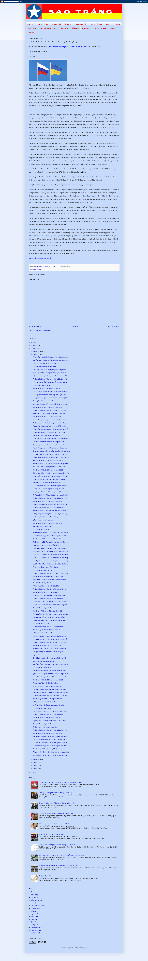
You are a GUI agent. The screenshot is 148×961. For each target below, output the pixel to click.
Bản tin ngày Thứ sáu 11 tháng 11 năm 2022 (48, 680)
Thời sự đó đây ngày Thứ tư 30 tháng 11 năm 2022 (50, 379)
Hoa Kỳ (117, 24)
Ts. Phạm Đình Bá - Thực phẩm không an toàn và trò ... (51, 517)
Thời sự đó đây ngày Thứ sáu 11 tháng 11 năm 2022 (50, 677)
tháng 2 (36, 765)
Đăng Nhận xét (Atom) (42, 330)
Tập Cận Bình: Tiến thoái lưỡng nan (44, 363)
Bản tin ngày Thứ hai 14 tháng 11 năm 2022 (47, 645)
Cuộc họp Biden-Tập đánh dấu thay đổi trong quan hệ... (51, 561)
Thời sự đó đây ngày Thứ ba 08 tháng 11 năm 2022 (50, 730)
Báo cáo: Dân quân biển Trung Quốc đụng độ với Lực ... (51, 404)
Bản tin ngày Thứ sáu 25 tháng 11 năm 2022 (48, 470)
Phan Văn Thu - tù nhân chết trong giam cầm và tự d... (51, 479)
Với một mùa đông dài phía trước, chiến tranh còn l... (50, 580)
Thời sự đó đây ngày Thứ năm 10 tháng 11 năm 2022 (51, 696)
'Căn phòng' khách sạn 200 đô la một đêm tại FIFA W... (51, 473)
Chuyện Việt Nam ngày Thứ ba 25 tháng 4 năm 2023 (56, 803)
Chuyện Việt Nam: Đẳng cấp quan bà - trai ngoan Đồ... (50, 620)
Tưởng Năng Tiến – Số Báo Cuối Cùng (45, 683)
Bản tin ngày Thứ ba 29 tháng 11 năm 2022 (47, 407)
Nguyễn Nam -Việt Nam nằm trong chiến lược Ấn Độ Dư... (52, 692)
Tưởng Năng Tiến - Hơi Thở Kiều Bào (45, 702)
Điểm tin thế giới (80, 24)
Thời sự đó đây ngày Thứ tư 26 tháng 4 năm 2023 (56, 813)
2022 (33, 348)
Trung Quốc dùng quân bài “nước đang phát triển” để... (50, 476)
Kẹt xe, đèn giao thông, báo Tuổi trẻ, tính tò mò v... (50, 420)
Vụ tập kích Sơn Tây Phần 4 (42, 724)
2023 (33, 345)
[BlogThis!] (64, 266)
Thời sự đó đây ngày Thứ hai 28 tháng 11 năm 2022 (50, 410)
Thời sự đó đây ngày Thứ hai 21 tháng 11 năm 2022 (50, 536)
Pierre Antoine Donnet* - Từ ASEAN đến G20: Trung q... (51, 533)
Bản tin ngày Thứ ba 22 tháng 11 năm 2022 (47, 523)
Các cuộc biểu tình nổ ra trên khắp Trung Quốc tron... (50, 395)
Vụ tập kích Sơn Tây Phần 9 (42, 583)
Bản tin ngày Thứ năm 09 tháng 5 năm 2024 (54, 824)
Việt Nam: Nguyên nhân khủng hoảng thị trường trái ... (51, 454)
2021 (33, 772)
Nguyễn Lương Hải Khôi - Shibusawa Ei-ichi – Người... (50, 721)
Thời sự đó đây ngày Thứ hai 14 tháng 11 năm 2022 (50, 642)
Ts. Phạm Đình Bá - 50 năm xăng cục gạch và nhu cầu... (51, 639)
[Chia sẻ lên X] (66, 266)
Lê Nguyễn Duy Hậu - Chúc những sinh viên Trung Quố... (51, 398)
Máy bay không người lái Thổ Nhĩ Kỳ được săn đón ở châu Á (58, 865)
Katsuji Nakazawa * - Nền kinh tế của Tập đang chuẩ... (50, 601)
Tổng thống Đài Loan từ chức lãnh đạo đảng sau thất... (51, 429)
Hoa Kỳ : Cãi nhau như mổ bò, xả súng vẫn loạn (48, 442)
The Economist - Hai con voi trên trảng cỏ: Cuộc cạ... (50, 486)
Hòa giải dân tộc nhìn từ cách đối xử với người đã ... (50, 652)
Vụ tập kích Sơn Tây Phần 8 (42, 608)
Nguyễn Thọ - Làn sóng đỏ (41, 655)
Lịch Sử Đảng (63, 28)
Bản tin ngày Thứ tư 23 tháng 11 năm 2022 (47, 501)
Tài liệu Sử (68, 24)
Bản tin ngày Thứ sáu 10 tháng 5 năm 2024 (53, 834)
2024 (33, 342)
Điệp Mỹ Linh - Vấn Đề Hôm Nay (43, 520)
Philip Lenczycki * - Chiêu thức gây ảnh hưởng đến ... (50, 423)
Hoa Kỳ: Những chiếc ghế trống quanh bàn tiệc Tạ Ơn (50, 460)
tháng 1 (36, 768)
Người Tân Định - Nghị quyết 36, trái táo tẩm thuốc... (50, 736)
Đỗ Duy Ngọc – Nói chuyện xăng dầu (45, 727)
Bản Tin (30, 24)
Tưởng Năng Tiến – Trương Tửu (43, 633)
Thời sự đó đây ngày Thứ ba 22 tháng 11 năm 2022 (50, 507)
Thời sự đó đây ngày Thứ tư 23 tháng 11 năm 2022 (50, 498)
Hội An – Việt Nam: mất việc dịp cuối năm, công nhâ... (50, 605)
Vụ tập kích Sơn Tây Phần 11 (42, 529)
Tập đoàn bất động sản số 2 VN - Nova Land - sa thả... (51, 711)
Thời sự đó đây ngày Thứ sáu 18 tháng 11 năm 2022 (50, 573)
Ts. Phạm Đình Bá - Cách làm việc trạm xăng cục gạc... (50, 614)
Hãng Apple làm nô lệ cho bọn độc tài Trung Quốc (49, 370)
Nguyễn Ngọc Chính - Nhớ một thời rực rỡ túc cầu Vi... (50, 482)
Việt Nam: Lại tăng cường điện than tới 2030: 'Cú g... (50, 467)
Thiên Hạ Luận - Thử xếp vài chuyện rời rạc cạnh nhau (50, 439)
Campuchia (86, 28)
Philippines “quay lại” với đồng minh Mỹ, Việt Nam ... (50, 432)
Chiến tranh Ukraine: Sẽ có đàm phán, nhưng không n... (51, 548)
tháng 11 (36, 354)
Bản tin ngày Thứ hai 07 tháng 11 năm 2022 (47, 749)
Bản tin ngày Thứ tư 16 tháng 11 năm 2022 (47, 611)
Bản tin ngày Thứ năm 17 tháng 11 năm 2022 (48, 592)
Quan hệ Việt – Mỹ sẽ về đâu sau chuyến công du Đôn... (51, 674)
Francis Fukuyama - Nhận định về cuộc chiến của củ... (50, 448)
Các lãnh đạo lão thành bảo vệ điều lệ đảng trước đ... (50, 743)
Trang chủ (74, 326)
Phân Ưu (30, 32)
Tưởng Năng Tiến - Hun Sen (42, 385)
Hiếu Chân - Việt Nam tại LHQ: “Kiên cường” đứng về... (50, 595)
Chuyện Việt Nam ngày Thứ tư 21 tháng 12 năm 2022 (57, 845)
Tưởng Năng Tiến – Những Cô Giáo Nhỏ (46, 586)
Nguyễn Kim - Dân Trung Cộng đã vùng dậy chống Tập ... (51, 360)
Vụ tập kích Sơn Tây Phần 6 (42, 667)
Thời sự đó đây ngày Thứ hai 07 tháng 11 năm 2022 (50, 746)
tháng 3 (36, 762)
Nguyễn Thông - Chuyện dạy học (43, 526)
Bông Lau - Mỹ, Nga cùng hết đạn (44, 661)
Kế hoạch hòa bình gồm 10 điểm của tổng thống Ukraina (51, 451)
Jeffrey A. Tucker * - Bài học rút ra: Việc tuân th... (49, 686)
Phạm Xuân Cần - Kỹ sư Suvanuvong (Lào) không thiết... (51, 551)
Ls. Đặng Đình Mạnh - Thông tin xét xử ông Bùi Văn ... (50, 564)
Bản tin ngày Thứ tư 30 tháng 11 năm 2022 (47, 388)
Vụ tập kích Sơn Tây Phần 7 (42, 623)
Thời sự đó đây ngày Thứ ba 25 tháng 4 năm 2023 (56, 793)
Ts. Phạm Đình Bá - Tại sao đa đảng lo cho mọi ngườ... (51, 495)
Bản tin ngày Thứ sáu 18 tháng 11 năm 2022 (48, 576)
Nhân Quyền (31, 28)
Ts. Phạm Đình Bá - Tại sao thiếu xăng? (46, 545)
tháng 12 (36, 351)
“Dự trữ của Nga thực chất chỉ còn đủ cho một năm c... (51, 755)
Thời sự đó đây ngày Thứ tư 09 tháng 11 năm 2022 (50, 714)
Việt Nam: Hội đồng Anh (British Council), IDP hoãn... (50, 689)
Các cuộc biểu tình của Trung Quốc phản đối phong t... (50, 391)
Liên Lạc (113, 28)
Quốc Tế (108, 24)
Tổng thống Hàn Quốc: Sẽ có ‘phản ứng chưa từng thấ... (51, 357)
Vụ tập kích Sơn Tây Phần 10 (42, 570)
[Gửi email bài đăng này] (62, 266)
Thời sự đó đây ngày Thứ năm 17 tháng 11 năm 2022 (50, 589)
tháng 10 (36, 759)
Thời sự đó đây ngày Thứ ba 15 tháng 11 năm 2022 (50, 627)
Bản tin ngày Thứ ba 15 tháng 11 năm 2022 (47, 630)
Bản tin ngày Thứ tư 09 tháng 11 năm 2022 (47, 717)
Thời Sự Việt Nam (42, 24)
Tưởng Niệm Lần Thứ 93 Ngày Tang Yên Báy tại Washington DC (60, 782)
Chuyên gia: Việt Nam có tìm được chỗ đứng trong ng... (51, 492)
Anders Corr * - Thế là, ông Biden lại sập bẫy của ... (49, 489)
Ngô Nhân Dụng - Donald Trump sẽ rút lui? (47, 435)
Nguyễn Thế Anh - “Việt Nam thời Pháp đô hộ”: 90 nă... (51, 664)
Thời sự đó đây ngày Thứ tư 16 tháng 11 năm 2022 (50, 598)
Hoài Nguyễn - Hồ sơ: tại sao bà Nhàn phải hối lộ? (49, 617)
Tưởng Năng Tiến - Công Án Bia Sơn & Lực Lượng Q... (50, 514)
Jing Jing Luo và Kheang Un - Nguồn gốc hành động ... (50, 671)
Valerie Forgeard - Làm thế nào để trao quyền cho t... (50, 504)
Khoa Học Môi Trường (47, 28)
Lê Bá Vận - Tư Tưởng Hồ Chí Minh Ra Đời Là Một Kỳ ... (51, 555)
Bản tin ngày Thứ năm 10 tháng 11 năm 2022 (48, 699)
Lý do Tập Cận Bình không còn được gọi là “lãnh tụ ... (50, 373)
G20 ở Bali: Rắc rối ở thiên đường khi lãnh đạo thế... (50, 658)
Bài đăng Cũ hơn (113, 326)
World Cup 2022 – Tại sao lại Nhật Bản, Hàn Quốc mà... (51, 464)
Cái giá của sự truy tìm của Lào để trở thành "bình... (50, 739)
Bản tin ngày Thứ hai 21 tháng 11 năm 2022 (47, 539)
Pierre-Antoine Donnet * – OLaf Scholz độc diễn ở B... (51, 649)
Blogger (84, 948)
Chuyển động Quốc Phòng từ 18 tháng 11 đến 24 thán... (51, 457)
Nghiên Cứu (56, 24)
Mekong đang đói (45, 876)
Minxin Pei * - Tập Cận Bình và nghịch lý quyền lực (49, 413)
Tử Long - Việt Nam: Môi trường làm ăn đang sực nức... (51, 752)
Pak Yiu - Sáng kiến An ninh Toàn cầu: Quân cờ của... (49, 636)
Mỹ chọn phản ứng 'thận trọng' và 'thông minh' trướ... (50, 376)
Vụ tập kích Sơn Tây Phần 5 (42, 708)
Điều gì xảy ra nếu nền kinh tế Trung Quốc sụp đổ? (49, 445)
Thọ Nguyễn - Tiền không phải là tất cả (45, 366)
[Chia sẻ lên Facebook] (68, 266)
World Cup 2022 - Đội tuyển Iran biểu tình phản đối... (50, 511)
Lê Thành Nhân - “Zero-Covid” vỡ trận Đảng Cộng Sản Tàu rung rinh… (61, 855)
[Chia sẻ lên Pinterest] (70, 266)
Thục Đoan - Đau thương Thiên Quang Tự (46, 567)
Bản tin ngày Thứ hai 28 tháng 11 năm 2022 (47, 417)
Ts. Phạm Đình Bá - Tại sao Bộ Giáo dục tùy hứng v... (50, 542)
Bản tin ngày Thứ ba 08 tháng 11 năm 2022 (47, 733)
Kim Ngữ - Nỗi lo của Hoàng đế (43, 401)
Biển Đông (75, 28)
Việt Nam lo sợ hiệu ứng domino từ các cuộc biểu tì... (50, 382)
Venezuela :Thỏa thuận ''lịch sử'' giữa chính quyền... (50, 426)
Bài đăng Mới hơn (35, 326)
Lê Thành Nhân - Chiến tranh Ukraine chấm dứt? (48, 705)
